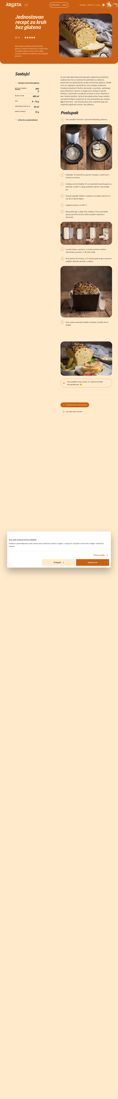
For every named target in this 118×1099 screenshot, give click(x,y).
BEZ (62, 101)
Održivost (90, 5)
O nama (97, 5)
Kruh (65, 5)
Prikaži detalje (99, 555)
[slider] (29, 37)
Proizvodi (55, 5)
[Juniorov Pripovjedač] (109, 5)
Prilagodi (57, 562)
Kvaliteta (83, 5)
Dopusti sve (92, 562)
